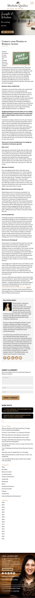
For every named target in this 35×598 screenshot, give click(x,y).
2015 (3, 529)
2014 (3, 531)
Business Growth (7, 472)
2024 (3, 507)
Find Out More (7, 569)
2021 (3, 514)
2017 (3, 524)
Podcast (4, 491)
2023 (3, 509)
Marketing (5, 481)
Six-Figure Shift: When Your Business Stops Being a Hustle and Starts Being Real (16, 440)
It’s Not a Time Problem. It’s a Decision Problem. (16, 432)
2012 (3, 536)
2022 (3, 512)
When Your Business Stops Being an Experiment (15, 435)
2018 (3, 522)
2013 (3, 534)
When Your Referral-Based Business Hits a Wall (15, 437)
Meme (3, 484)
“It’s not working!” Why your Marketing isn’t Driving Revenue (17, 410)
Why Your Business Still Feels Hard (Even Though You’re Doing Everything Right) (16, 429)
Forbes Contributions (8, 476)
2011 (3, 539)
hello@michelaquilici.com (10, 576)
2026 (3, 502)
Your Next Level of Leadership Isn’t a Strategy (15, 452)
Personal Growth (7, 489)
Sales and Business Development (11, 496)
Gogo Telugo (16, 591)
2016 (3, 526)
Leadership (5, 479)
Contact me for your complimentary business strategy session (16, 286)
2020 (3, 517)
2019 (3, 519)
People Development (8, 486)
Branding (4, 469)
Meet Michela (7, 32)
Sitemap (18, 588)
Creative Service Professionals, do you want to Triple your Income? (16, 416)
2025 (3, 505)
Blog (3, 467)
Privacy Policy (13, 588)
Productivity (5, 493)
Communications (7, 474)
